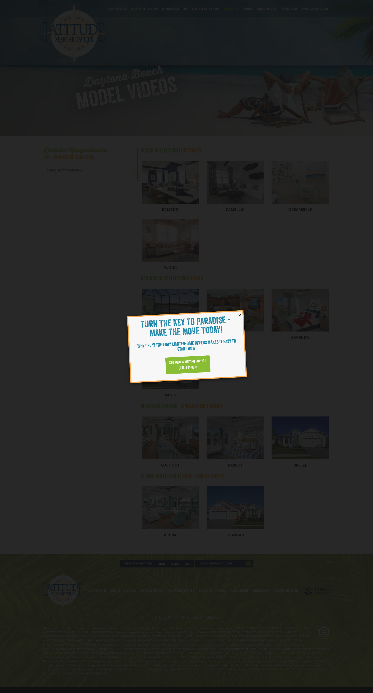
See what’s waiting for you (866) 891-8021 (187, 364)
